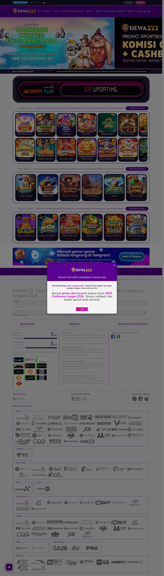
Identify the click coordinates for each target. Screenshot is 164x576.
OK (82, 309)
